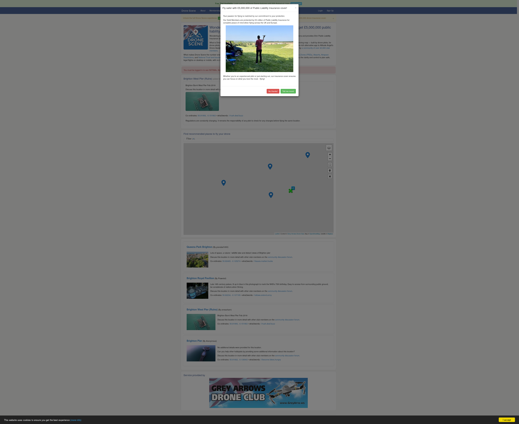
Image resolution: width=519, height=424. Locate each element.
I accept (507, 419)
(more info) (75, 420)
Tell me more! (288, 91)
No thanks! (273, 91)
